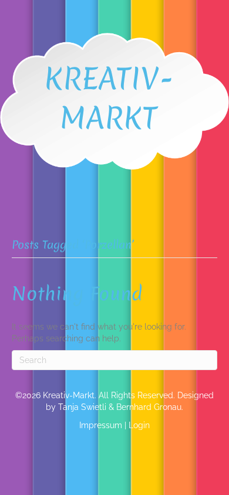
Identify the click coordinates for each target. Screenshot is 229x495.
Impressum (100, 425)
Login (139, 425)
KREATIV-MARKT (108, 98)
